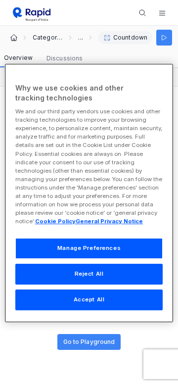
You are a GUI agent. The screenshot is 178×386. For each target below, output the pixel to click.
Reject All (89, 273)
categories (47, 37)
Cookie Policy (55, 221)
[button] (162, 13)
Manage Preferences (89, 247)
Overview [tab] (18, 57)
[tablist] (43, 58)
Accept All (89, 299)
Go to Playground (89, 341)
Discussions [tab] (64, 58)
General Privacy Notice (109, 221)
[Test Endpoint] (164, 38)
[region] (89, 193)
